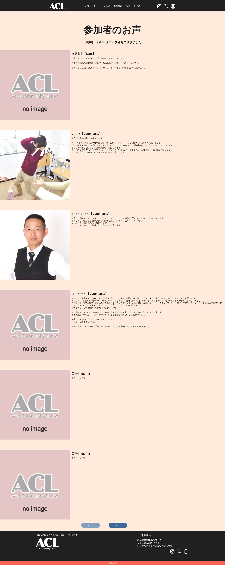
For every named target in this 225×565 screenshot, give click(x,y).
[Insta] (159, 6)
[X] (166, 6)
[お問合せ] (173, 6)
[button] (118, 6)
